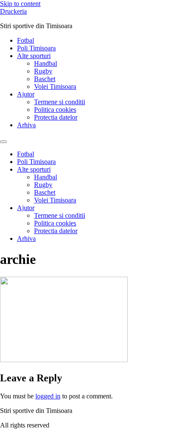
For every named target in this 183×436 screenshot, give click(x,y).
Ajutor (25, 94)
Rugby (43, 71)
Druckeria (13, 11)
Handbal (45, 63)
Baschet (44, 78)
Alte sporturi (34, 55)
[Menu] (3, 141)
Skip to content (20, 3)
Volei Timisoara (55, 86)
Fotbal (25, 40)
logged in (47, 396)
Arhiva (26, 125)
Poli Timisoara (36, 48)
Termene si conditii (59, 101)
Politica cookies (55, 109)
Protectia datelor (55, 117)
